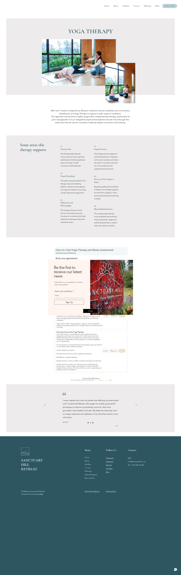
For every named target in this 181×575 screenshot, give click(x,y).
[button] (129, 264)
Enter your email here (63, 291)
